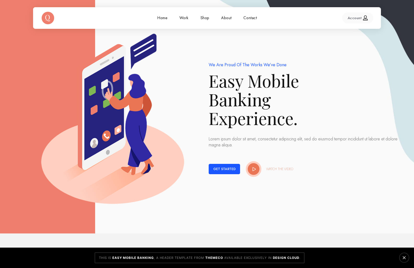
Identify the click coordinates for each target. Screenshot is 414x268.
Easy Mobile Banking (133, 258)
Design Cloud (286, 258)
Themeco (214, 258)
